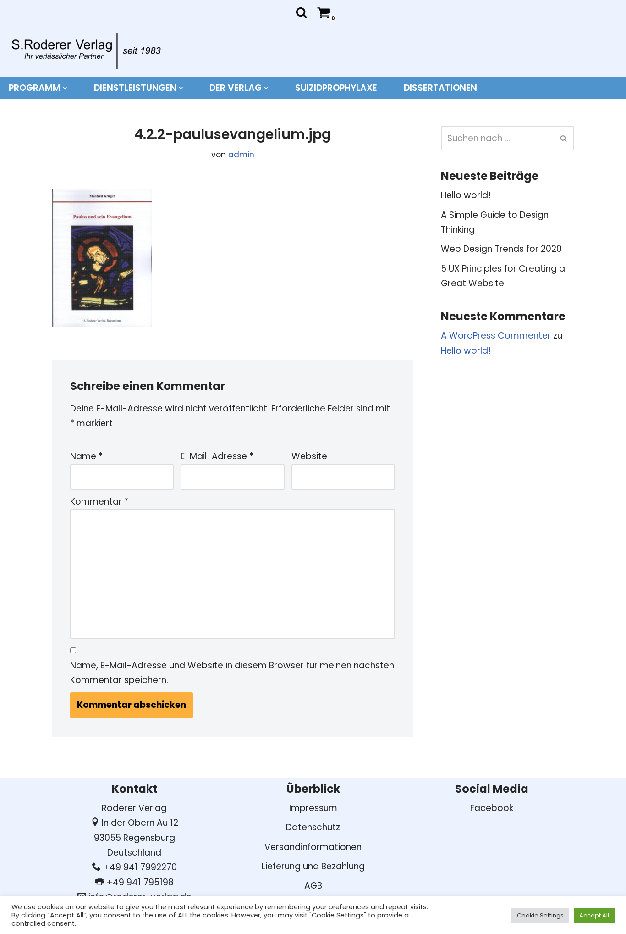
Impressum (313, 808)
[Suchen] (302, 12)
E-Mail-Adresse (217, 456)
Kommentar (99, 501)
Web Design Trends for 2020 (501, 249)
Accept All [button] (594, 915)
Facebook (491, 808)
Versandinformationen (313, 847)
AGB (313, 885)
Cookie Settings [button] (540, 915)
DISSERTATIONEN (440, 88)
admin (241, 154)
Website (309, 456)
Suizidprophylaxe (336, 88)
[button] (65, 88)
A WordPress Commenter (496, 335)
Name (86, 456)
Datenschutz (313, 827)
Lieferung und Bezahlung (313, 866)
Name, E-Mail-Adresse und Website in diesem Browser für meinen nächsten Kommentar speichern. (232, 672)
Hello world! (466, 195)
